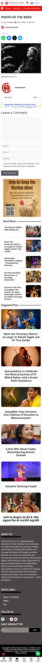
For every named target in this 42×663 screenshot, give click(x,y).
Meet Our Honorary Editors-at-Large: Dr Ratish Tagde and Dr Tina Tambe (13, 247)
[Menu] (38, 659)
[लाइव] (24, 659)
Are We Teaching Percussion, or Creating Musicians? (12, 276)
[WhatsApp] (3, 38)
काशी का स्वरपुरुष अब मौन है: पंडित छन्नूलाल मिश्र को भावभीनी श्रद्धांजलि (21, 518)
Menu (38, 661)
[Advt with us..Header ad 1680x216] (21, 107)
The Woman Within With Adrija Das (13, 228)
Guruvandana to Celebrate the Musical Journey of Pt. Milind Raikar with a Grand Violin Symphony (21, 375)
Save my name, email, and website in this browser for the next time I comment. (21, 164)
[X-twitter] (11, 619)
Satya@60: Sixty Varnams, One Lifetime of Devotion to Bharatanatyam (21, 415)
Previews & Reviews (31, 8)
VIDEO (6, 601)
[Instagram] (7, 619)
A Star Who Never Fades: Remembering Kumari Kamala (21, 452)
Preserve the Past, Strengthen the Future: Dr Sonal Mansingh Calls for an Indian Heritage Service (13, 293)
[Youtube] (15, 619)
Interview (17, 8)
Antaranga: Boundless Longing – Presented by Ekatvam (13, 262)
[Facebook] (9, 38)
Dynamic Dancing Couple (21, 486)
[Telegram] (20, 38)
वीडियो (17, 661)
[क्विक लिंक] (4, 659)
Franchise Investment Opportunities (26, 652)
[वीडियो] (17, 659)
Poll (4, 604)
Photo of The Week (11, 597)
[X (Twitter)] (14, 38)
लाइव (24, 661)
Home (8, 8)
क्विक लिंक (4, 661)
